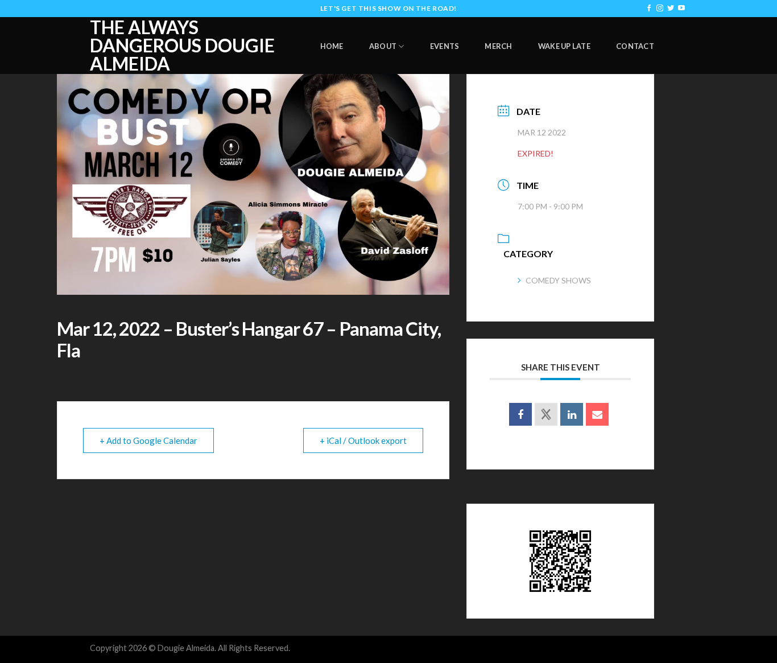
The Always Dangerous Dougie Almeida (182, 45)
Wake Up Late (564, 46)
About (382, 46)
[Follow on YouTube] (681, 9)
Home (332, 46)
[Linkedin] (571, 414)
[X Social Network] (546, 414)
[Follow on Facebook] (649, 9)
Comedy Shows (558, 280)
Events (445, 46)
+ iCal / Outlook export (363, 440)
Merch (498, 46)
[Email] (597, 414)
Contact (635, 46)
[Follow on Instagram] (659, 9)
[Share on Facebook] (520, 414)
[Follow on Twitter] (670, 9)
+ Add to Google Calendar (148, 440)
